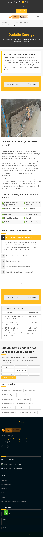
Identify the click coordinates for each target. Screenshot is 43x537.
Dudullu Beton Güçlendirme (25, 403)
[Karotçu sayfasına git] (5, 460)
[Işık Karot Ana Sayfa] (18, 17)
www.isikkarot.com (27, 442)
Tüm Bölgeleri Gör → (9, 377)
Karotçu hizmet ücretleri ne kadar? (18, 266)
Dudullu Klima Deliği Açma (9, 412)
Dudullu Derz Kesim (22, 408)
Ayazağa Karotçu (21, 374)
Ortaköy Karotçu (7, 370)
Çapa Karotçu (34, 374)
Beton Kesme (17, 468)
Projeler (4, 489)
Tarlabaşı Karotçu (7, 374)
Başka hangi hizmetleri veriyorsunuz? (19, 237)
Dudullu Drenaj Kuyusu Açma (28, 412)
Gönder (5, 528)
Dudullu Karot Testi (30, 390)
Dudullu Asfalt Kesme (8, 403)
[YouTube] (24, 6)
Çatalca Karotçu (34, 367)
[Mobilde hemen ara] (5, 512)
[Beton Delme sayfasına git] (7, 464)
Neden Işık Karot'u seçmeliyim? (16, 256)
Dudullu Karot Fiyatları (8, 395)
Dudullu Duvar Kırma (8, 408)
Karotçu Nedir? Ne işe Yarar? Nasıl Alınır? (15, 501)
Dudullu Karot (6, 390)
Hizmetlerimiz (6, 484)
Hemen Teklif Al (15, 84)
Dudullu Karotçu (17, 390)
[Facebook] (19, 6)
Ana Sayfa (5, 480)
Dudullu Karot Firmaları (24, 395)
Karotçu (11, 459)
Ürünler (4, 493)
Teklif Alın (22, 10)
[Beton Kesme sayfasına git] (7, 469)
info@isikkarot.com (30, 2)
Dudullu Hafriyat (35, 408)
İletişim (4, 497)
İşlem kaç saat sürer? (13, 261)
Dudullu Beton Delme (8, 399)
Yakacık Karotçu (20, 367)
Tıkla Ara (32, 84)
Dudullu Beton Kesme (23, 399)
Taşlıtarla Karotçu (21, 370)
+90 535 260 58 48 (13, 2)
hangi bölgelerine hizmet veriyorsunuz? (19, 272)
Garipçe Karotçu (7, 367)
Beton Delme (17, 464)
